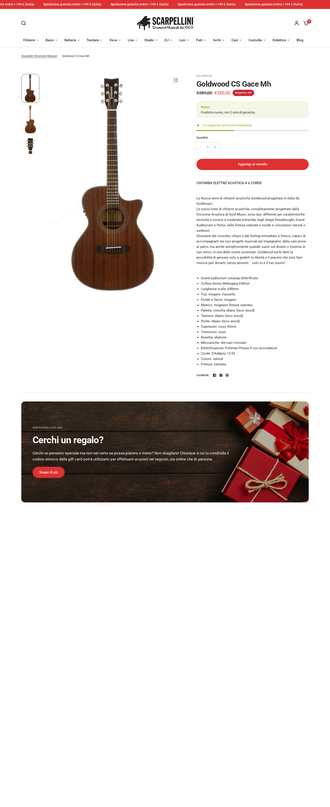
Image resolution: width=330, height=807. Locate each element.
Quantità (202, 137)
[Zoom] (175, 80)
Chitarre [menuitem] (29, 40)
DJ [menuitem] (167, 40)
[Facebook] (214, 375)
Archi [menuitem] (217, 40)
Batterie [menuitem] (70, 40)
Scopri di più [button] (48, 472)
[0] (305, 23)
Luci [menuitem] (182, 40)
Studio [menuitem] (149, 40)
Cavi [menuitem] (234, 40)
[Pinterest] (227, 375)
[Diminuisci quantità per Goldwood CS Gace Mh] (200, 147)
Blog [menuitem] (300, 40)
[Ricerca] (24, 23)
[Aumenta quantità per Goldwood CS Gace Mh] (215, 147)
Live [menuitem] (131, 40)
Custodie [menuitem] (255, 40)
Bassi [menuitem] (50, 40)
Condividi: (202, 375)
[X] (221, 375)
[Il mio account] (296, 23)
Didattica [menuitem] (279, 40)
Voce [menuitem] (113, 40)
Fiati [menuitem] (199, 40)
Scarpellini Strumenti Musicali (39, 56)
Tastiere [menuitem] (93, 40)
